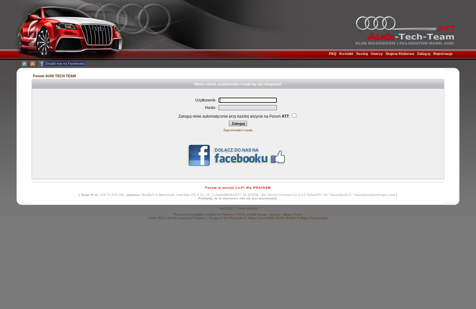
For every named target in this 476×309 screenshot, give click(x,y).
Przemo (227, 214)
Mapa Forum (292, 214)
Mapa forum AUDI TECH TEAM (271, 218)
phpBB (198, 214)
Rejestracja (442, 54)
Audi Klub (226, 208)
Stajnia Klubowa (400, 54)
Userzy (377, 54)
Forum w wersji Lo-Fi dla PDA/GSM (238, 187)
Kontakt (346, 54)
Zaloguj (423, 54)
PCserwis (235, 218)
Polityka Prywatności (312, 218)
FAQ (332, 54)
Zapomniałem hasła (238, 130)
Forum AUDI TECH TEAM (54, 76)
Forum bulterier (247, 208)
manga (275, 214)
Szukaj (362, 54)
